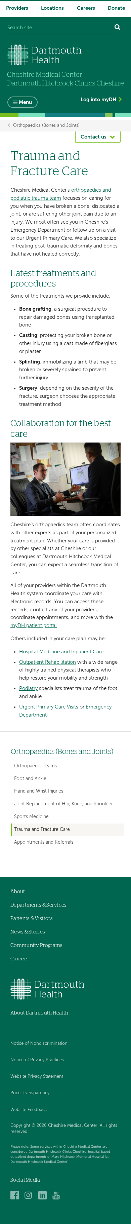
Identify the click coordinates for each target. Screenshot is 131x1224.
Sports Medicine (31, 816)
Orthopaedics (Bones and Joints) (46, 125)
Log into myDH (98, 99)
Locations (52, 8)
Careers (86, 8)
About (17, 891)
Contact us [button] (93, 137)
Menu (25, 102)
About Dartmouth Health (39, 1013)
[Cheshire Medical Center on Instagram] (30, 1195)
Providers (17, 8)
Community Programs (36, 945)
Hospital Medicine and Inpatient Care (61, 651)
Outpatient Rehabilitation (47, 662)
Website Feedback (28, 1110)
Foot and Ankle (30, 778)
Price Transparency (29, 1093)
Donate (116, 8)
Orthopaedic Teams (35, 766)
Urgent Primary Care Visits (48, 707)
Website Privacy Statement (36, 1076)
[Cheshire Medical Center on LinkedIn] (43, 1195)
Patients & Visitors (31, 918)
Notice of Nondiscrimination (39, 1043)
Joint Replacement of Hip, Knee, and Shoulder (63, 804)
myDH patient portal (33, 625)
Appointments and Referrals (43, 842)
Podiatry (28, 688)
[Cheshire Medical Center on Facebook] (15, 1195)
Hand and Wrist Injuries (38, 791)
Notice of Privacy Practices (37, 1060)
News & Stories (27, 931)
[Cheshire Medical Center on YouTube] (57, 1195)
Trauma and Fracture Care (42, 829)
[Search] (118, 28)
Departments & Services (38, 905)
